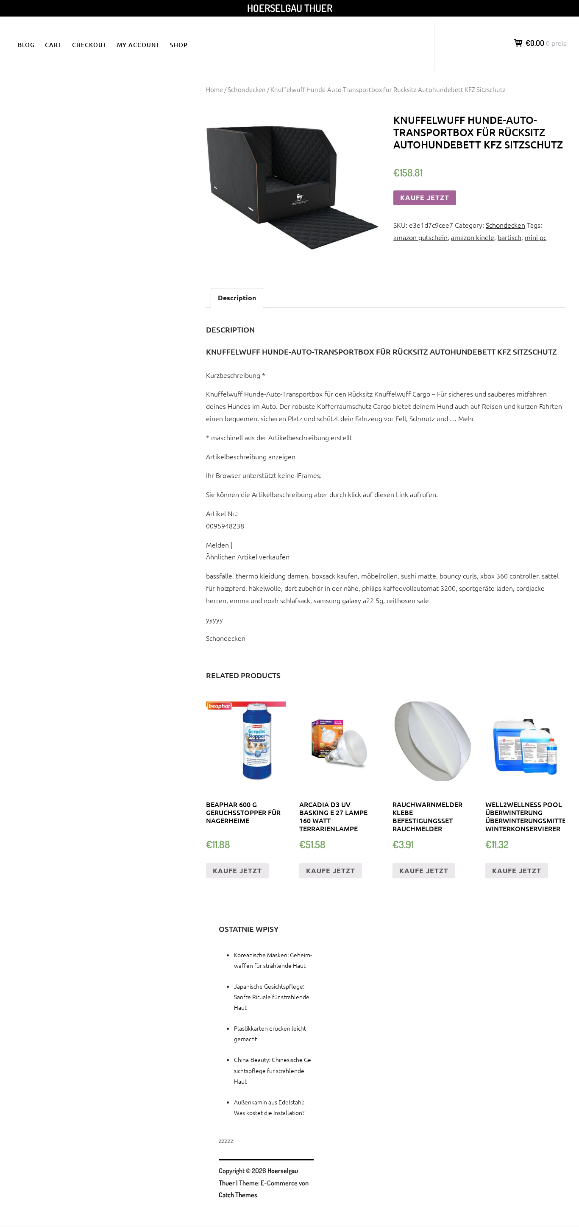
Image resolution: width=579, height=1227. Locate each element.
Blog (26, 45)
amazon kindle (472, 237)
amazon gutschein (420, 237)
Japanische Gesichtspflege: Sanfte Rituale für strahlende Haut (271, 997)
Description (237, 297)
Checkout (89, 45)
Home (214, 89)
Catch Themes (238, 1195)
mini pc (535, 237)
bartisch (509, 237)
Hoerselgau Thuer (289, 7)
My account (138, 45)
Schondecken (247, 89)
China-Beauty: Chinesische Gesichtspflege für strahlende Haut (273, 1070)
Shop (179, 45)
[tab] (237, 298)
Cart (53, 45)
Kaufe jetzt (424, 197)
